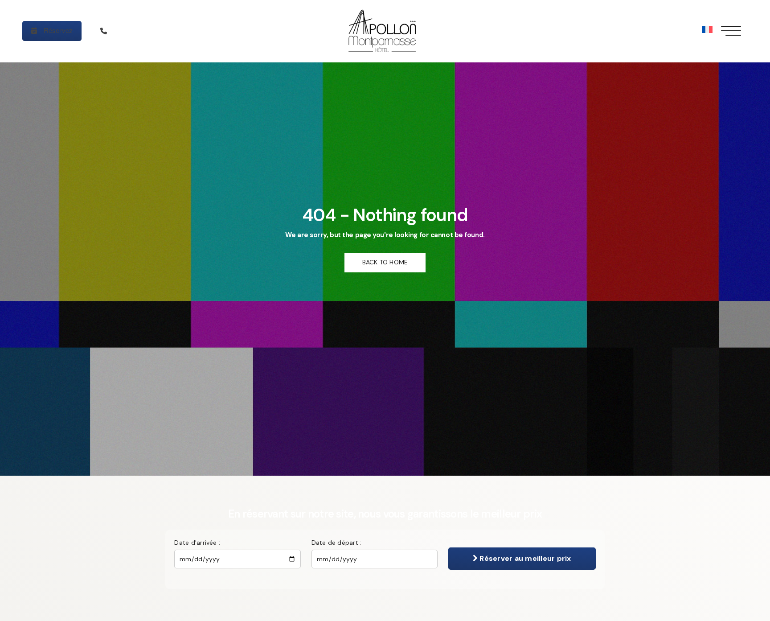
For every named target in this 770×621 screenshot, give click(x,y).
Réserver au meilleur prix (524, 558)
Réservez (57, 30)
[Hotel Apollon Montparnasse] (384, 31)
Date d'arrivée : (197, 543)
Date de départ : (336, 543)
